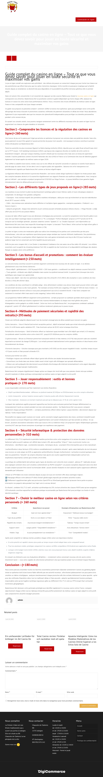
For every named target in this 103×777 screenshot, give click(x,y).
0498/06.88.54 (37, 735)
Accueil (79, 726)
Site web (70, 692)
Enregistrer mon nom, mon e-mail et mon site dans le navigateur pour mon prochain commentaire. (45, 701)
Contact (80, 736)
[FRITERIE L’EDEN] (12, 6)
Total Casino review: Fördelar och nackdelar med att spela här (51, 639)
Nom (7, 692)
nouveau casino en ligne (85, 96)
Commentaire (11, 671)
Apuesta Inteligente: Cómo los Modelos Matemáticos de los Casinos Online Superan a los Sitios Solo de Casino (82, 640)
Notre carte (81, 731)
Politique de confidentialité (86, 741)
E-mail (39, 692)
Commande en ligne (86, 19)
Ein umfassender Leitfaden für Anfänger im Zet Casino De (19, 637)
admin (20, 600)
